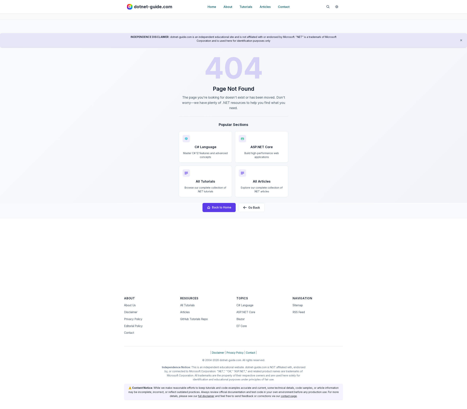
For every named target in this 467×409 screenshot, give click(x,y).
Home (212, 7)
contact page (289, 396)
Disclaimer (130, 312)
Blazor (240, 319)
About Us (130, 305)
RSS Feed (299, 312)
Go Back (254, 207)
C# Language (244, 305)
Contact (284, 7)
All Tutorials (187, 305)
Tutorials (246, 7)
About (227, 7)
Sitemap (298, 305)
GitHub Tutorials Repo (194, 319)
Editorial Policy (133, 326)
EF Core (241, 326)
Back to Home (221, 207)
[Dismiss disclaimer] (461, 40)
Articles (265, 7)
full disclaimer (206, 396)
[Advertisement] (233, 259)
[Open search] (328, 6)
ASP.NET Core (245, 312)
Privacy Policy (133, 319)
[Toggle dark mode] (336, 6)
